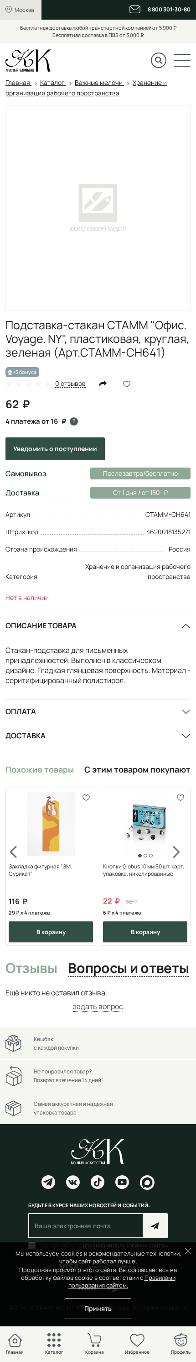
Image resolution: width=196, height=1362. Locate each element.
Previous (19, 867)
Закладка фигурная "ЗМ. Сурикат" (40, 870)
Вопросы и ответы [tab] (128, 968)
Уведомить (55, 448)
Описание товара (41, 626)
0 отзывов (70, 384)
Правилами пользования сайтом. (121, 1281)
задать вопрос (98, 1006)
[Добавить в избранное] (86, 798)
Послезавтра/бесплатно (140, 473)
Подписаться (155, 1225)
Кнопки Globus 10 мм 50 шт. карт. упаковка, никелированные (143, 870)
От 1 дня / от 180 (125, 492)
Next (177, 867)
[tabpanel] (98, 1000)
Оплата (20, 711)
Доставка (25, 736)
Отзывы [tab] (31, 968)
